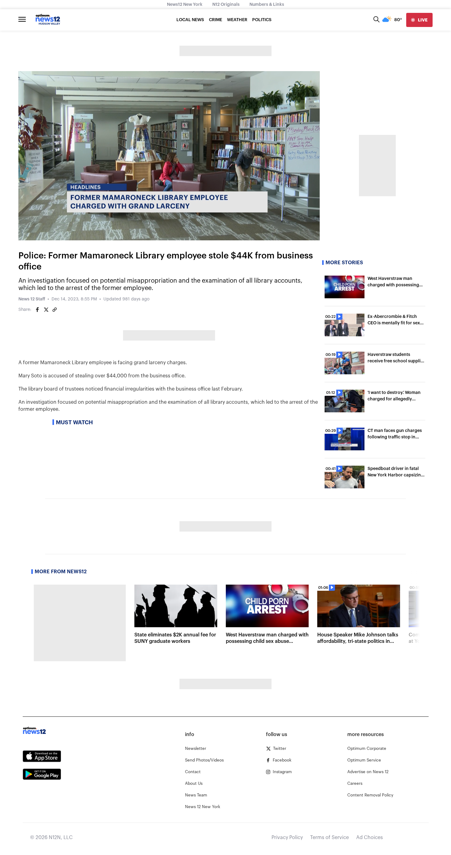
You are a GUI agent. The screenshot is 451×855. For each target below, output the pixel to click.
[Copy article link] (54, 309)
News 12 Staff (31, 299)
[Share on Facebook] (37, 309)
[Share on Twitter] (46, 309)
